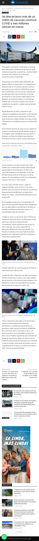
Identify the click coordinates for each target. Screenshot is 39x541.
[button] (4, 537)
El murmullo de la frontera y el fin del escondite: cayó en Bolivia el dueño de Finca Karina (25, 392)
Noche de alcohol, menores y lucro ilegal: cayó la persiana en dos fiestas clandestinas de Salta (25, 501)
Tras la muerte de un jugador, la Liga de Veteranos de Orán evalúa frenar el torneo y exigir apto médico (25, 414)
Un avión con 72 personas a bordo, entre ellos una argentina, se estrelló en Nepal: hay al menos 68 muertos (10, 375)
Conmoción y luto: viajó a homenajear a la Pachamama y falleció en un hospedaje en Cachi (25, 523)
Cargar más (19, 532)
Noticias (4, 406)
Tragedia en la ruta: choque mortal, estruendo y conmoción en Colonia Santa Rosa (24, 491)
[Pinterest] (18, 37)
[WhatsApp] (23, 37)
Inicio (3, 8)
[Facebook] (10, 37)
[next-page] (6, 422)
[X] (14, 37)
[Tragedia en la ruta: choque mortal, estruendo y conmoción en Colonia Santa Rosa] (7, 492)
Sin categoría (9, 8)
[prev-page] (3, 422)
